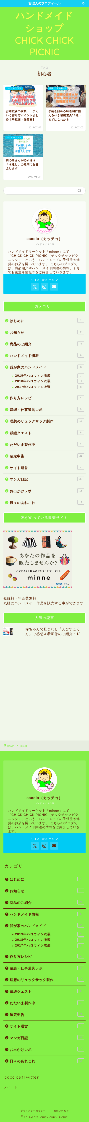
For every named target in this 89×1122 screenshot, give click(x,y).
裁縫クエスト (45, 433)
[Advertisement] (44, 688)
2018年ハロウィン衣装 (48, 381)
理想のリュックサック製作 (46, 421)
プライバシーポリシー (33, 1111)
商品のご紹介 (46, 344)
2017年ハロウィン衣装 (48, 387)
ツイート (10, 1087)
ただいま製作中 (45, 445)
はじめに (45, 321)
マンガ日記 (46, 479)
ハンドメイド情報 (45, 356)
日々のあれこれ (46, 503)
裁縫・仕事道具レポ (45, 410)
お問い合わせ (61, 1111)
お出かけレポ (46, 491)
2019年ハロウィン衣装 (48, 375)
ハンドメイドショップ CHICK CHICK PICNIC (44, 33)
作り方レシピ (45, 398)
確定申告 (46, 456)
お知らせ (45, 332)
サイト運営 (45, 468)
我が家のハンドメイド (46, 367)
